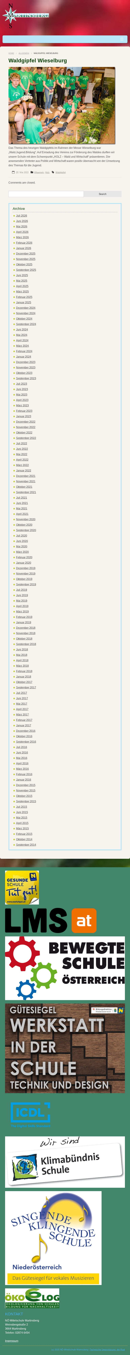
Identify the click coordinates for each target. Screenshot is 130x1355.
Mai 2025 (21, 280)
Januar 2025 (23, 302)
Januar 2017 (23, 725)
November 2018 (25, 633)
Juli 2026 (21, 215)
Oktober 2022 (24, 432)
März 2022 (22, 465)
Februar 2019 (24, 617)
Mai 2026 (21, 226)
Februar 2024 (24, 351)
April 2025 (22, 286)
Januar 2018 (23, 676)
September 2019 (26, 584)
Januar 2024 (23, 356)
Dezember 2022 (25, 421)
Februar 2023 (24, 410)
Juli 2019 (21, 589)
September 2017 (26, 687)
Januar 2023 (23, 416)
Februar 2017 (24, 720)
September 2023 (26, 378)
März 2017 (22, 714)
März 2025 (22, 291)
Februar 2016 (24, 774)
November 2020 (25, 519)
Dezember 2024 (25, 307)
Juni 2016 (22, 752)
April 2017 (22, 709)
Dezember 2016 (25, 730)
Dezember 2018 (25, 627)
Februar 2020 (24, 557)
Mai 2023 (21, 394)
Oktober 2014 (24, 839)
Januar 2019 (23, 622)
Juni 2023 (22, 389)
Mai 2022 (21, 454)
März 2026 (22, 237)
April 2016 (22, 763)
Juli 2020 (21, 535)
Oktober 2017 (24, 682)
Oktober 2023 (24, 373)
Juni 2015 (22, 812)
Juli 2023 (21, 383)
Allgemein (24, 53)
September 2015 (26, 801)
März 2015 (22, 828)
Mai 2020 (21, 546)
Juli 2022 (21, 443)
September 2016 (26, 741)
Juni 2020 (22, 541)
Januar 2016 (23, 779)
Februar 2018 (24, 671)
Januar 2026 (23, 248)
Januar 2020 (23, 562)
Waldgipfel (61, 172)
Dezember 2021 (25, 476)
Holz (47, 172)
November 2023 (25, 367)
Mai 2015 (21, 817)
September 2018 (26, 644)
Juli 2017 (21, 692)
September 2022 (26, 438)
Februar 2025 (24, 297)
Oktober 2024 (24, 318)
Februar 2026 (24, 242)
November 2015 (25, 790)
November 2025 (25, 259)
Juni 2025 (22, 275)
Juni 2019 (22, 595)
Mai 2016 (21, 758)
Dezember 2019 (25, 568)
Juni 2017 (22, 698)
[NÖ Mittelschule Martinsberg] (26, 15)
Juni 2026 (22, 221)
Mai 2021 (21, 508)
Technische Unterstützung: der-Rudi (107, 1349)
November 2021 (25, 481)
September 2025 (26, 269)
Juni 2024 (22, 329)
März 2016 (22, 768)
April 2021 (22, 514)
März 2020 (22, 551)
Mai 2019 (21, 600)
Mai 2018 (21, 655)
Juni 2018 (22, 649)
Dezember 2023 (25, 362)
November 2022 (25, 427)
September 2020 (26, 530)
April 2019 (22, 606)
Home (11, 53)
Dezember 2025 (25, 253)
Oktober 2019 (24, 579)
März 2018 (22, 665)
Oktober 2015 (24, 796)
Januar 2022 (23, 470)
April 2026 (22, 231)
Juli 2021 (21, 497)
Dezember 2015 (25, 785)
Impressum (11, 1340)
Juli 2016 (21, 747)
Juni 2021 (22, 503)
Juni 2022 (22, 448)
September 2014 (26, 844)
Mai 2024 (21, 335)
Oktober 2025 (24, 264)
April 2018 (22, 660)
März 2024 (22, 345)
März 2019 (22, 611)
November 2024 (25, 313)
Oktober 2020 (24, 524)
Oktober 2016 (24, 736)
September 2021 (26, 492)
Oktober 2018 (24, 638)
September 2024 (26, 324)
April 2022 (22, 459)
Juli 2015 (21, 806)
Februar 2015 (24, 833)
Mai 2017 (21, 703)
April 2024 (22, 340)
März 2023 (22, 405)
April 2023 (22, 400)
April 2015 (22, 823)
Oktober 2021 (24, 486)
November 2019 (25, 573)
